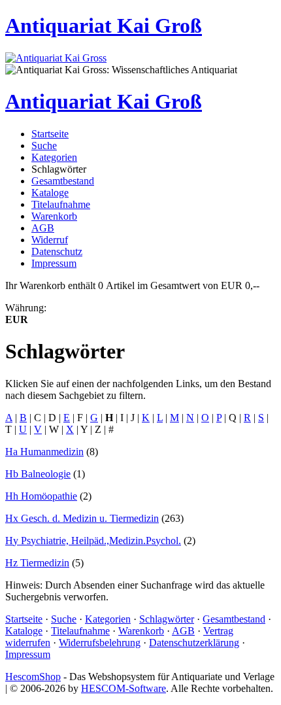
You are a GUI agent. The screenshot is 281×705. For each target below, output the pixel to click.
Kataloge (50, 192)
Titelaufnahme (60, 204)
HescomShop (33, 676)
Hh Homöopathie (41, 496)
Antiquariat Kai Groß (103, 25)
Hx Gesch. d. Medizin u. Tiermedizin (82, 518)
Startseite (50, 133)
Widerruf (49, 239)
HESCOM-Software (123, 688)
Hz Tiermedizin (37, 562)
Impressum (53, 263)
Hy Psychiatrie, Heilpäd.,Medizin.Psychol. (93, 540)
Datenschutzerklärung (194, 642)
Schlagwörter (166, 619)
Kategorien (54, 157)
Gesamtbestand (62, 180)
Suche (44, 145)
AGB (42, 227)
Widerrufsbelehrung (99, 642)
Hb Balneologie (38, 473)
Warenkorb (54, 216)
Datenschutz (56, 251)
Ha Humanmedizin (44, 451)
